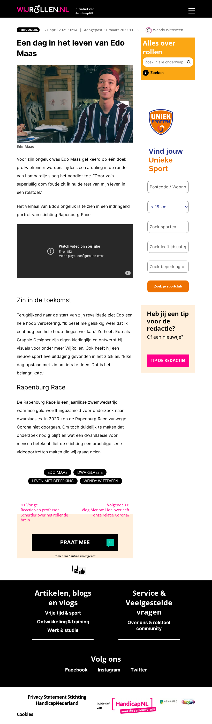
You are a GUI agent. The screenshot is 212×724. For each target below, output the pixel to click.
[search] (188, 62)
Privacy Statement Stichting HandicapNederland (57, 700)
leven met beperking (53, 480)
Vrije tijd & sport (63, 613)
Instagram (109, 670)
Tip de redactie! (168, 360)
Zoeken (157, 72)
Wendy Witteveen (101, 480)
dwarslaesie (90, 472)
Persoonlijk (28, 30)
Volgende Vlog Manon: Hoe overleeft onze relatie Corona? (105, 510)
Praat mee (85, 542)
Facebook (76, 670)
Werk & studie (63, 630)
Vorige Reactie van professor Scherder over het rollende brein (44, 513)
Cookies (25, 714)
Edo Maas (57, 472)
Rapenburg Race (40, 402)
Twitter (139, 670)
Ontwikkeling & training (63, 621)
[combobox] (168, 227)
